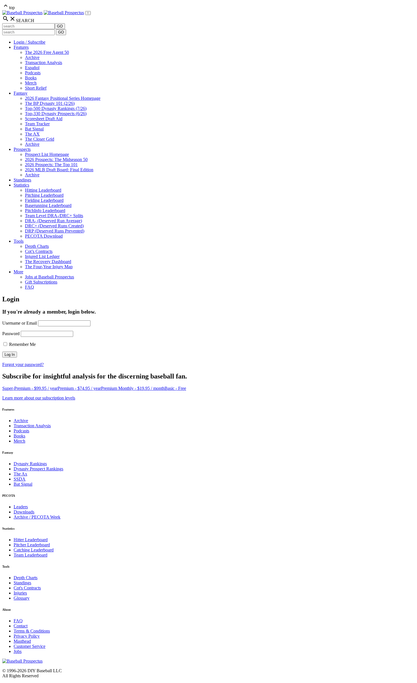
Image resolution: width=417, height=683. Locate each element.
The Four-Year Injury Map (49, 266)
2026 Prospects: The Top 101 (51, 164)
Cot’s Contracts (38, 251)
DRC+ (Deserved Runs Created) (54, 225)
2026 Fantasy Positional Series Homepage (62, 98)
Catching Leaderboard (34, 549)
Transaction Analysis (43, 62)
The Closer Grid (39, 139)
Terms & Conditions (32, 631)
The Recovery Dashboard (48, 261)
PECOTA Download (44, 236)
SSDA (20, 479)
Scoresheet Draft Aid (43, 118)
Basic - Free (175, 388)
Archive (32, 57)
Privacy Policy (27, 636)
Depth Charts (37, 246)
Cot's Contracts (27, 587)
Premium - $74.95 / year (79, 388)
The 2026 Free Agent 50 (47, 52)
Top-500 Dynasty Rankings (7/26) (56, 108)
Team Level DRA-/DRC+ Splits (54, 215)
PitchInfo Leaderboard (45, 210)
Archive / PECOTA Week (37, 517)
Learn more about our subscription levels (38, 398)
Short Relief (36, 88)
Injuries (20, 593)
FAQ (29, 287)
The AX (32, 134)
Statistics (21, 185)
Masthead (22, 641)
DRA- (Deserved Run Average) (53, 220)
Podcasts (33, 72)
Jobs (18, 651)
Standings (22, 179)
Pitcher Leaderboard (32, 544)
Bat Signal (34, 128)
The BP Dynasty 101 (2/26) (50, 103)
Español (32, 67)
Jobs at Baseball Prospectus (49, 276)
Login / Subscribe (29, 42)
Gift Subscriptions (41, 282)
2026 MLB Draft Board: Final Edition (59, 169)
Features (21, 47)
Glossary (22, 598)
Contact (21, 625)
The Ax (20, 473)
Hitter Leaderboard (31, 539)
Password (11, 333)
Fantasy (21, 93)
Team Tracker (37, 123)
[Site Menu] (88, 13)
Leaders (21, 506)
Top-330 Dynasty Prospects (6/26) (56, 113)
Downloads (24, 511)
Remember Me (22, 344)
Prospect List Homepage (47, 154)
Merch (31, 83)
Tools (19, 241)
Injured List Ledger (42, 256)
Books (31, 77)
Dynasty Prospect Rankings (38, 468)
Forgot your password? (23, 364)
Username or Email (19, 323)
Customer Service (29, 646)
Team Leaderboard (30, 555)
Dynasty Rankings (30, 463)
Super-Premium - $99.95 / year (30, 388)
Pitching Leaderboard (44, 195)
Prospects (22, 149)
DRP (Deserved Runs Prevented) (54, 231)
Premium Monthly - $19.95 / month (133, 388)
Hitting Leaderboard (43, 190)
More (18, 271)
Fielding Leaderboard (44, 200)
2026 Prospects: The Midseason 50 (56, 159)
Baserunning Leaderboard (48, 205)
